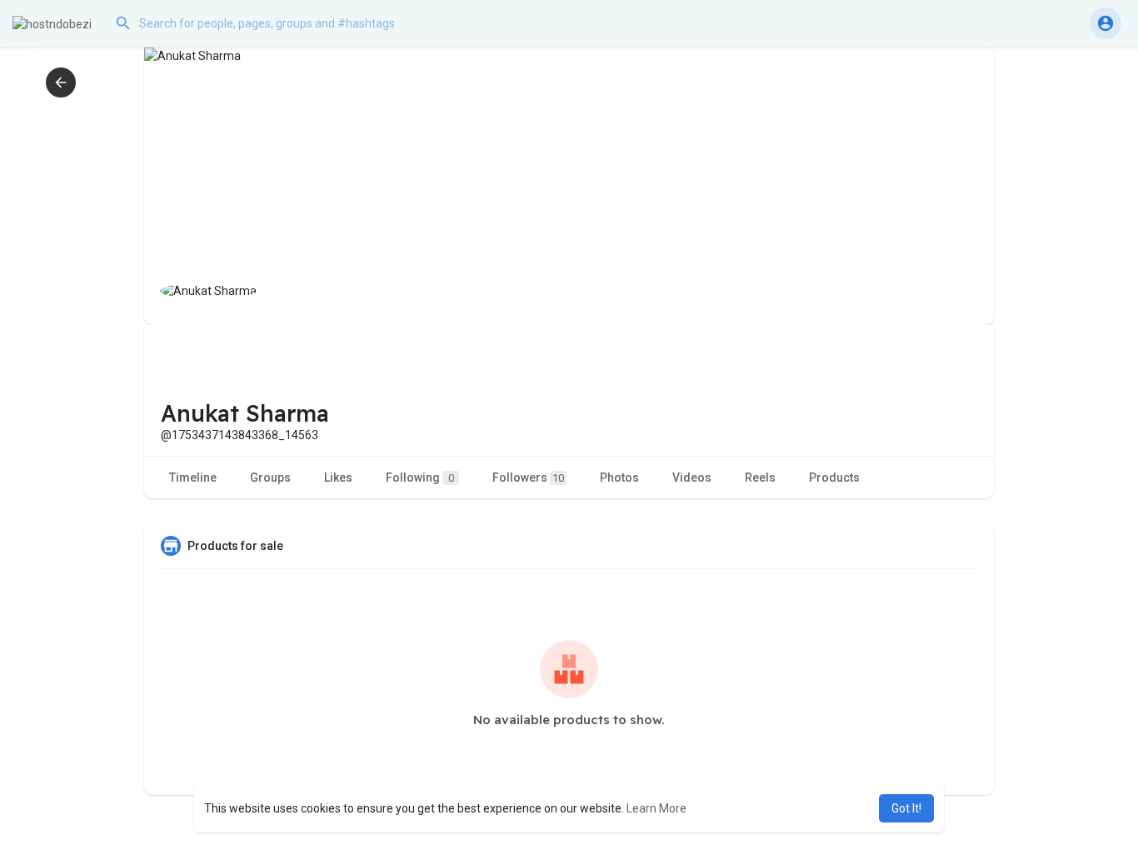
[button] (275, 23)
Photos (619, 477)
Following (420, 477)
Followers (528, 477)
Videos (691, 477)
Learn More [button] (656, 808)
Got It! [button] (906, 808)
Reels (760, 477)
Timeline (193, 477)
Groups (270, 477)
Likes (338, 477)
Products (834, 477)
